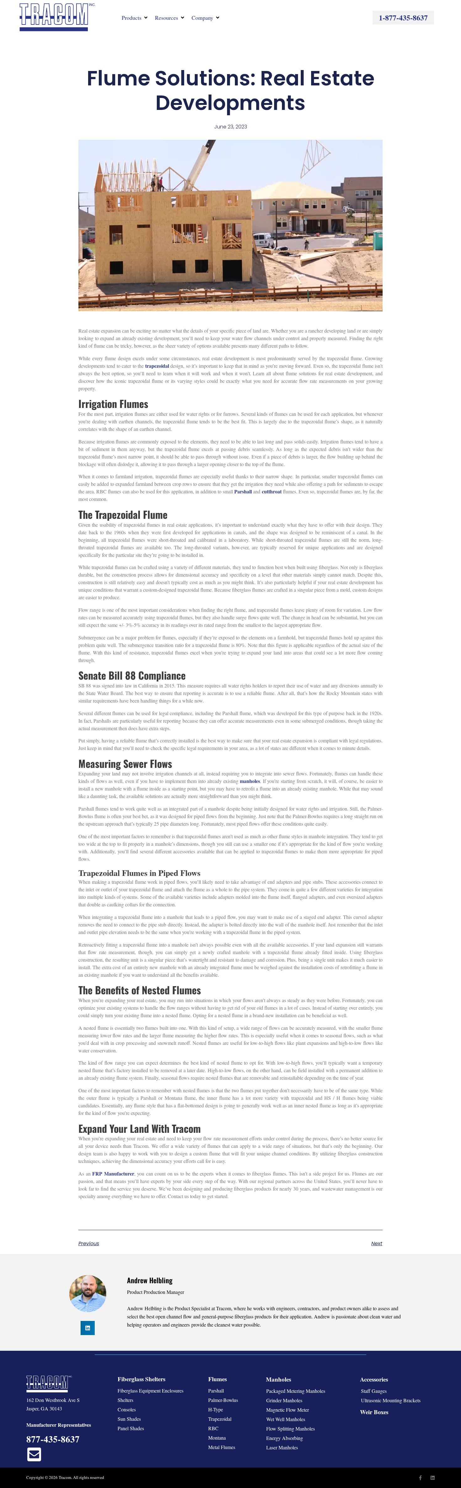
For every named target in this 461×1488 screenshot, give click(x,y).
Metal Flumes (221, 1447)
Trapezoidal (219, 1418)
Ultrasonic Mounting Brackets (391, 1400)
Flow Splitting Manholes (290, 1428)
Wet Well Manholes (285, 1419)
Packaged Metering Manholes (295, 1391)
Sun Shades (129, 1418)
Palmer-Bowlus (223, 1400)
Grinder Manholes (284, 1400)
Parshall (243, 491)
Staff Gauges (374, 1391)
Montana (217, 1437)
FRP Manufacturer (113, 1173)
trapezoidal (157, 365)
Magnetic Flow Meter (287, 1409)
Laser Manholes (282, 1447)
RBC (213, 1428)
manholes (250, 781)
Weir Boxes (374, 1412)
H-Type (215, 1409)
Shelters (125, 1400)
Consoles (127, 1409)
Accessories (374, 1379)
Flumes (217, 1379)
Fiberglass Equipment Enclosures (150, 1390)
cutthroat (272, 491)
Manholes (278, 1379)
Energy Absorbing (284, 1438)
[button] (135, 17)
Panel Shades (131, 1428)
